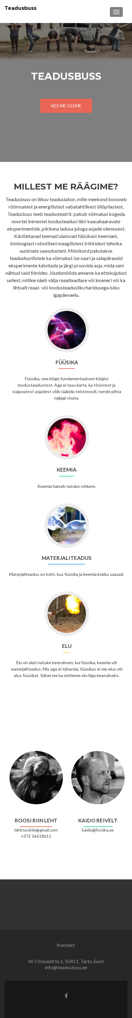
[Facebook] (66, 995)
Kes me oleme (66, 105)
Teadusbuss (21, 8)
